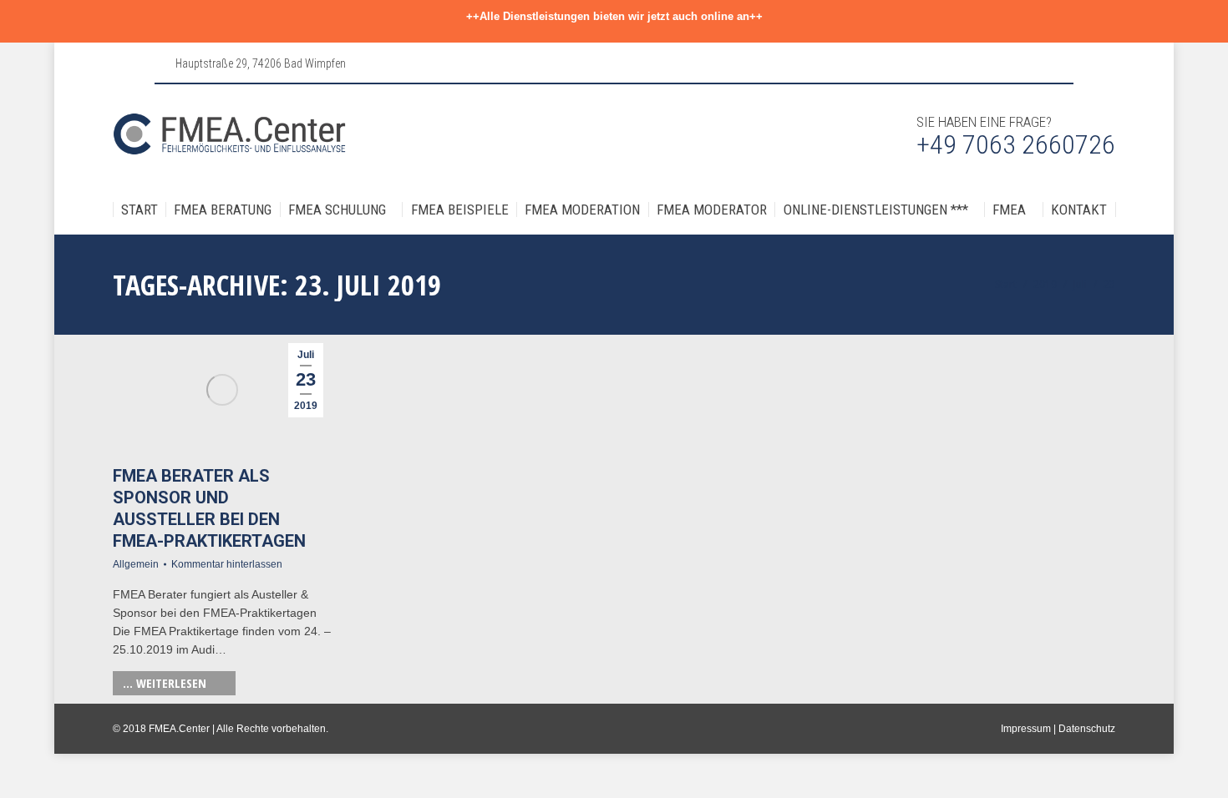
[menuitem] (139, 210)
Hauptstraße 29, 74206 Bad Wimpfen (260, 63)
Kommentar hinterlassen (226, 564)
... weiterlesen (164, 682)
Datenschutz (1086, 729)
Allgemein (136, 564)
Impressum (1026, 729)
